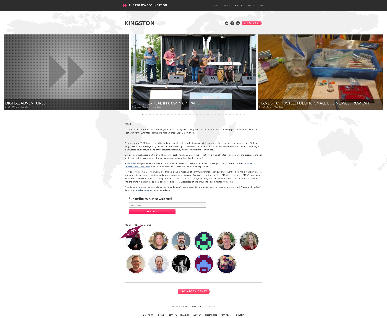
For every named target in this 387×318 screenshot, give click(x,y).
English (161, 315)
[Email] (227, 23)
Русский (239, 315)
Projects (250, 5)
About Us (226, 5)
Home (216, 5)
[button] (143, 114)
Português (226, 315)
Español (173, 315)
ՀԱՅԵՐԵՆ (197, 315)
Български (148, 315)
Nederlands (211, 315)
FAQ (194, 307)
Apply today (130, 163)
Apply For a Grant (252, 23)
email (138, 190)
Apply (260, 5)
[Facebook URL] (232, 23)
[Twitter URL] (238, 23)
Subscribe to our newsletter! (150, 199)
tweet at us (149, 190)
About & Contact (180, 307)
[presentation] (374, 72)
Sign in (212, 307)
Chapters (238, 5)
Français (184, 315)
